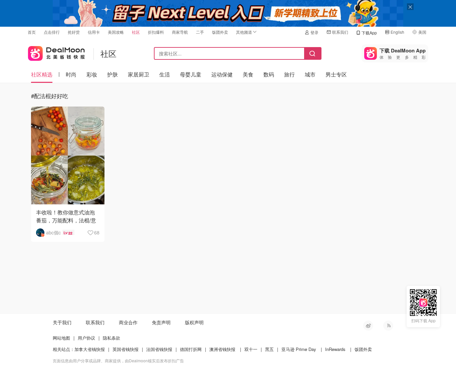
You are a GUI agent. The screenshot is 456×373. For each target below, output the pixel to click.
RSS (388, 326)
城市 (310, 74)
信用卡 (94, 32)
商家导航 (180, 32)
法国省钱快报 (159, 349)
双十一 (250, 349)
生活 (164, 74)
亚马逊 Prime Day (298, 349)
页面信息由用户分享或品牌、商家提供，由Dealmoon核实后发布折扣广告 (118, 360)
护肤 (112, 74)
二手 (200, 32)
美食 (248, 74)
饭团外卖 (220, 32)
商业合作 (128, 322)
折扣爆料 (156, 32)
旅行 (289, 74)
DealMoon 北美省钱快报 (56, 52)
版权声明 (194, 322)
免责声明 (161, 322)
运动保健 (222, 74)
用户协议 (86, 338)
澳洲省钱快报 (222, 349)
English (397, 32)
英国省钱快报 (125, 349)
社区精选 (41, 74)
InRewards (335, 349)
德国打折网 (191, 349)
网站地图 (61, 338)
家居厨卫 (138, 74)
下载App (369, 32)
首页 (32, 32)
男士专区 (336, 74)
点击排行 (52, 32)
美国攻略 (116, 32)
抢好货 (74, 32)
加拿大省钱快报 (89, 349)
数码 (268, 74)
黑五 (269, 349)
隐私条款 (111, 338)
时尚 (71, 74)
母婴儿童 (190, 74)
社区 (136, 32)
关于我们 (62, 322)
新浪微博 (368, 326)
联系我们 (340, 32)
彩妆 (91, 74)
